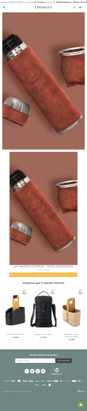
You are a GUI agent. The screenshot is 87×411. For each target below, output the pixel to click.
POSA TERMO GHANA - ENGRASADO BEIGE (72, 336)
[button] (83, 310)
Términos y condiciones (25, 391)
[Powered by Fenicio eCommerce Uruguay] (81, 391)
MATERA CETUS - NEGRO (43, 334)
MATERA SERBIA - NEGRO (15, 334)
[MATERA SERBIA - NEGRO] (15, 310)
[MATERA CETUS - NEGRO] (43, 310)
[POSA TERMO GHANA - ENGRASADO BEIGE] (71, 310)
